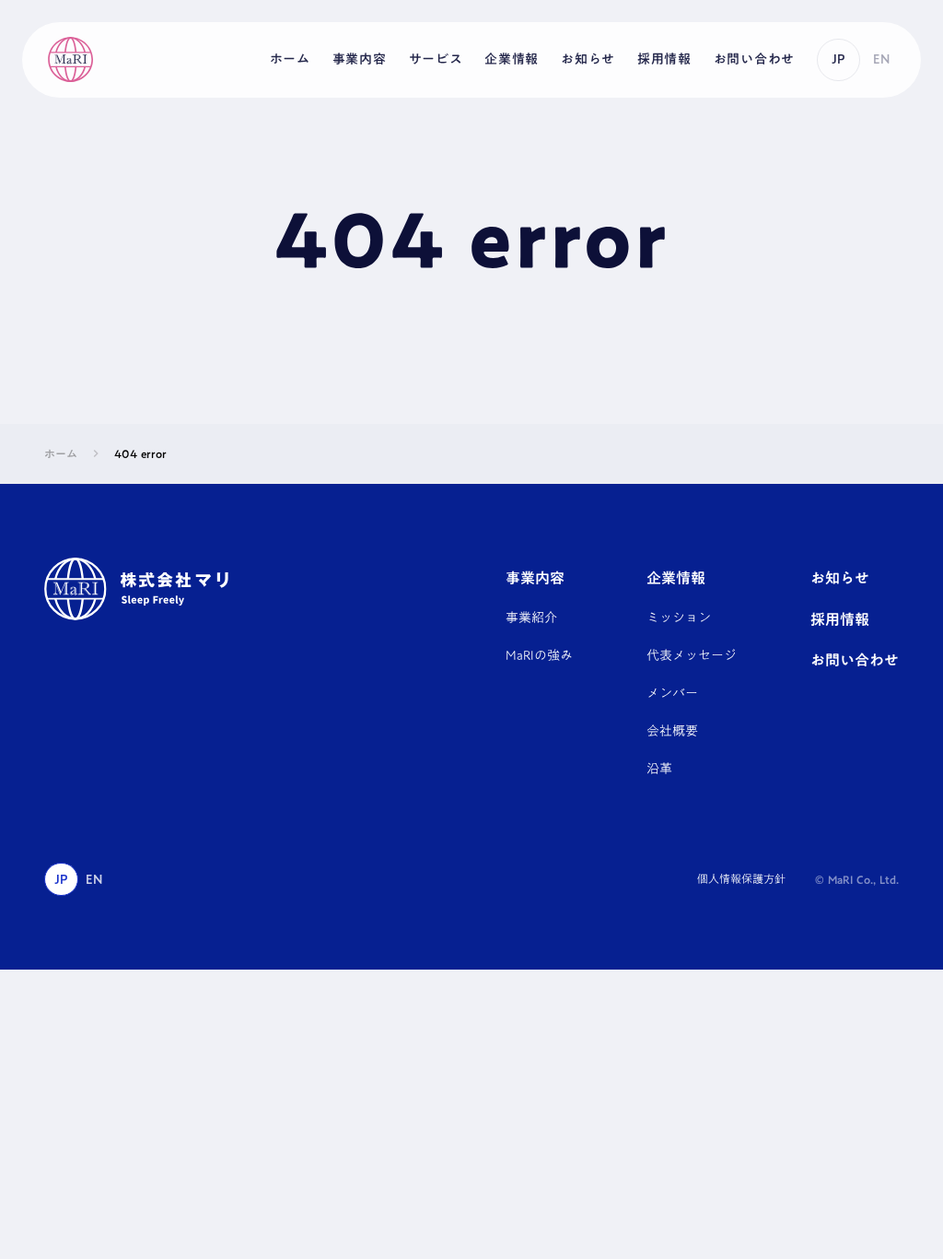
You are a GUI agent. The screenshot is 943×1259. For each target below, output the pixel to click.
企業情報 (675, 578)
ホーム (60, 454)
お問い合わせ (854, 660)
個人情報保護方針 (741, 879)
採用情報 (839, 619)
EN (881, 59)
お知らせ (839, 578)
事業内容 (535, 578)
